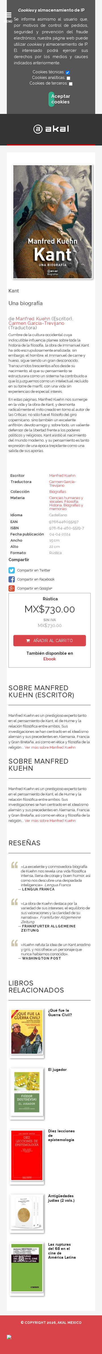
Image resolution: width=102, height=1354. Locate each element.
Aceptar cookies (52, 99)
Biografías (57, 491)
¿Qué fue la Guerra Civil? (60, 1012)
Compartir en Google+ (34, 588)
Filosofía (71, 501)
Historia (55, 505)
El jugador (57, 1069)
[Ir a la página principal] (51, 129)
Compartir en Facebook (35, 579)
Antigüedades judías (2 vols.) (61, 1198)
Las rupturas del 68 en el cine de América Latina (62, 1251)
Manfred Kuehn (33, 318)
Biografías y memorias (66, 507)
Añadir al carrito (53, 640)
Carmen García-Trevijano (36, 323)
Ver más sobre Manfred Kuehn (50, 747)
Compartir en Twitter (33, 570)
